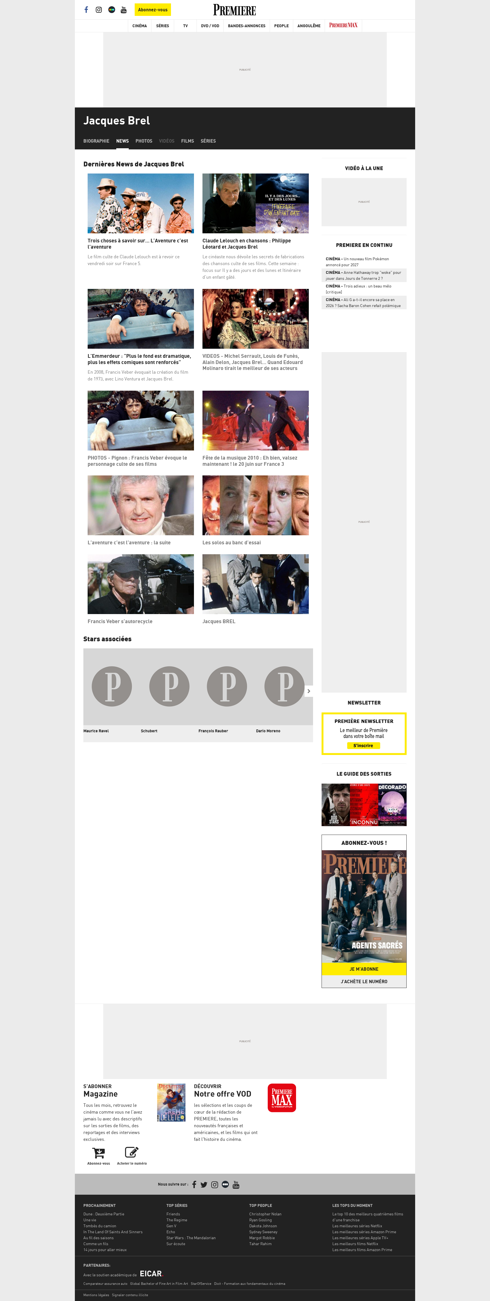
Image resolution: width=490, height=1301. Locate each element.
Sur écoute (175, 1243)
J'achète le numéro (364, 981)
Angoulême (308, 25)
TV (185, 25)
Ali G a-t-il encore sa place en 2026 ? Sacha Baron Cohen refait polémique (363, 302)
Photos (144, 141)
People (281, 25)
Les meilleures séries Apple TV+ (360, 1237)
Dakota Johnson (263, 1225)
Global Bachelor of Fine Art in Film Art (159, 1283)
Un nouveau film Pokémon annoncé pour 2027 (357, 261)
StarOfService (201, 1283)
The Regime (176, 1219)
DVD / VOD (210, 25)
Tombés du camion (99, 1225)
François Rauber (213, 730)
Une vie (89, 1219)
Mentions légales (96, 1295)
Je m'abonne (364, 969)
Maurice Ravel (96, 730)
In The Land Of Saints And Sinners (113, 1231)
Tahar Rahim (260, 1243)
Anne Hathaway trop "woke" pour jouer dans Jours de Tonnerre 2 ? (363, 275)
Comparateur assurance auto (105, 1283)
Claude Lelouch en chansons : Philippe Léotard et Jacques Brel (246, 244)
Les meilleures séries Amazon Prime (364, 1231)
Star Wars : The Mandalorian (191, 1237)
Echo (170, 1231)
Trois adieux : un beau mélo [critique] (358, 289)
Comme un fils (95, 1243)
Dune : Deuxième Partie (103, 1213)
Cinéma (139, 25)
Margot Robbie (262, 1237)
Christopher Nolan (265, 1213)
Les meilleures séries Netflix (357, 1225)
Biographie (96, 141)
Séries (162, 25)
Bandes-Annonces (246, 25)
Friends (173, 1213)
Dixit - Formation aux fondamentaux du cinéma (249, 1283)
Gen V (171, 1225)
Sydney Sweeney (263, 1231)
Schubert (149, 730)
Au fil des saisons (98, 1237)
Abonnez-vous (153, 9)
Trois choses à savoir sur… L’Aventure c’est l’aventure (138, 244)
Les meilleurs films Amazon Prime (362, 1249)
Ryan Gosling (260, 1219)
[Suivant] (309, 691)
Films (187, 141)
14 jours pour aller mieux (105, 1249)
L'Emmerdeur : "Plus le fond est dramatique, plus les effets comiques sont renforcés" (139, 359)
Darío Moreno (268, 730)
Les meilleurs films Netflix (355, 1243)
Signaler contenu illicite (130, 1295)
